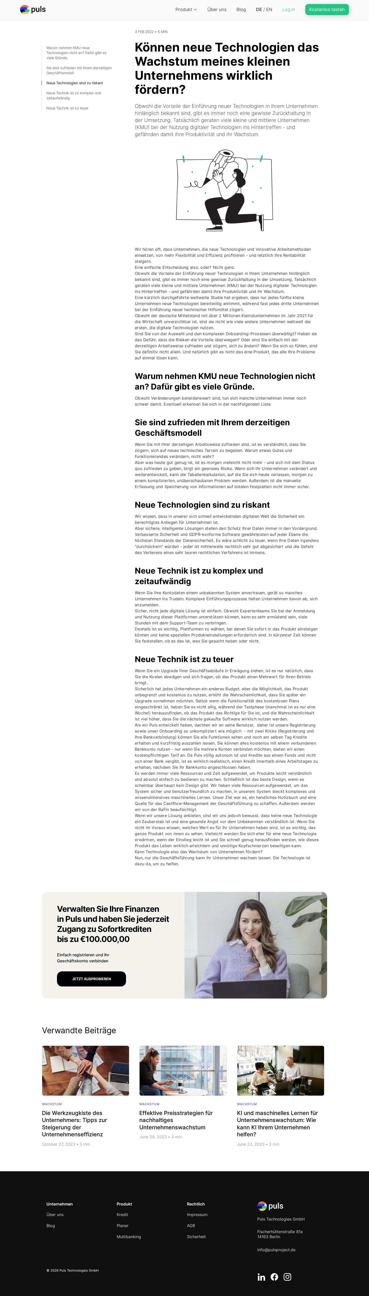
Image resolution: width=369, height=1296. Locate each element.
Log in (288, 9)
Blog (241, 9)
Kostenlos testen (327, 9)
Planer (123, 1225)
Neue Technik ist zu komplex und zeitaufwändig (73, 95)
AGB (191, 1225)
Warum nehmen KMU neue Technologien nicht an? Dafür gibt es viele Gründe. (76, 53)
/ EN (264, 9)
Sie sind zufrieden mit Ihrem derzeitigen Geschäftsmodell (79, 70)
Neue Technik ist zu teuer (67, 108)
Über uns (216, 9)
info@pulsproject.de (276, 1249)
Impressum (197, 1214)
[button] (186, 10)
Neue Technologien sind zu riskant (74, 83)
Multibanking (129, 1236)
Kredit (122, 1214)
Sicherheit (196, 1236)
